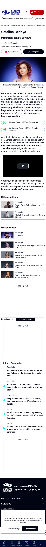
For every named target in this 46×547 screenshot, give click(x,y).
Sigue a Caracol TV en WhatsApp (23, 122)
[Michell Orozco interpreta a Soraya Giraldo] (7, 214)
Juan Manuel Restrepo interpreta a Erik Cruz (30, 246)
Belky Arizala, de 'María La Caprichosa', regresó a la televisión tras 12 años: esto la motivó (25, 415)
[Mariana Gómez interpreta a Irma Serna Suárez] (7, 254)
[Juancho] (7, 235)
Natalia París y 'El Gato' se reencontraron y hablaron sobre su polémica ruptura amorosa (25, 429)
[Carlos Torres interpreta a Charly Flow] (7, 264)
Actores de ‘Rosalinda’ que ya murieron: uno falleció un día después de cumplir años (24, 373)
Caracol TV (5, 25)
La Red (9, 409)
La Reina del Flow (17, 25)
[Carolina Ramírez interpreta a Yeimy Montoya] (7, 274)
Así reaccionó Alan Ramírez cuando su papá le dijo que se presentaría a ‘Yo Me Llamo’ (24, 387)
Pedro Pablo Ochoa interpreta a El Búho (29, 206)
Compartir (35, 52)
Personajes (29, 25)
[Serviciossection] (43, 504)
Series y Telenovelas (25, 319)
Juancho (30, 93)
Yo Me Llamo (12, 381)
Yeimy (28, 110)
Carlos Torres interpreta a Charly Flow (29, 266)
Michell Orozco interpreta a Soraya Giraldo (30, 216)
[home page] (11, 12)
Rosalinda (11, 367)
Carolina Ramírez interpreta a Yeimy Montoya (27, 276)
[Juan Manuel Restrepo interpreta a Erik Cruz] (7, 245)
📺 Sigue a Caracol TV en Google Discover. (23, 129)
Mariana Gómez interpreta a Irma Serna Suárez (29, 256)
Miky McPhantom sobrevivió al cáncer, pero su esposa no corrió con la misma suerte (24, 401)
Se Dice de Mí (12, 395)
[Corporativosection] (43, 509)
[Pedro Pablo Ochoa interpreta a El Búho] (7, 204)
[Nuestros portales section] (43, 498)
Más (41, 545)
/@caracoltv (13, 52)
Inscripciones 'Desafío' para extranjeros (17, 19)
